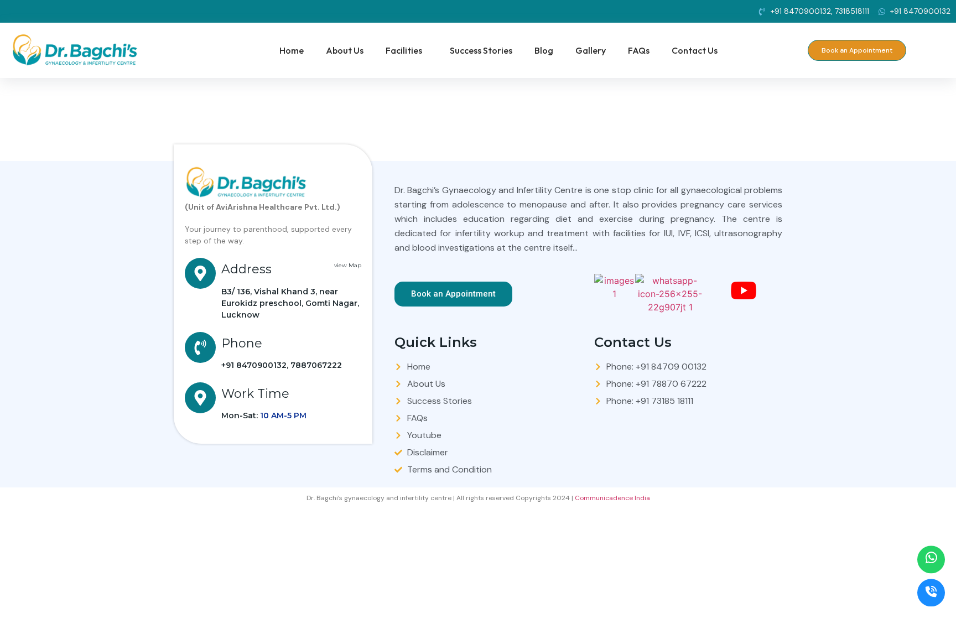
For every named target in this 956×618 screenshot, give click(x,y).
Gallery (590, 50)
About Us (344, 50)
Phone (241, 343)
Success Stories (481, 50)
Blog (543, 50)
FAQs (639, 50)
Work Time (255, 393)
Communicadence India (612, 498)
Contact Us (695, 50)
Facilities (404, 50)
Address (246, 269)
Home (291, 50)
